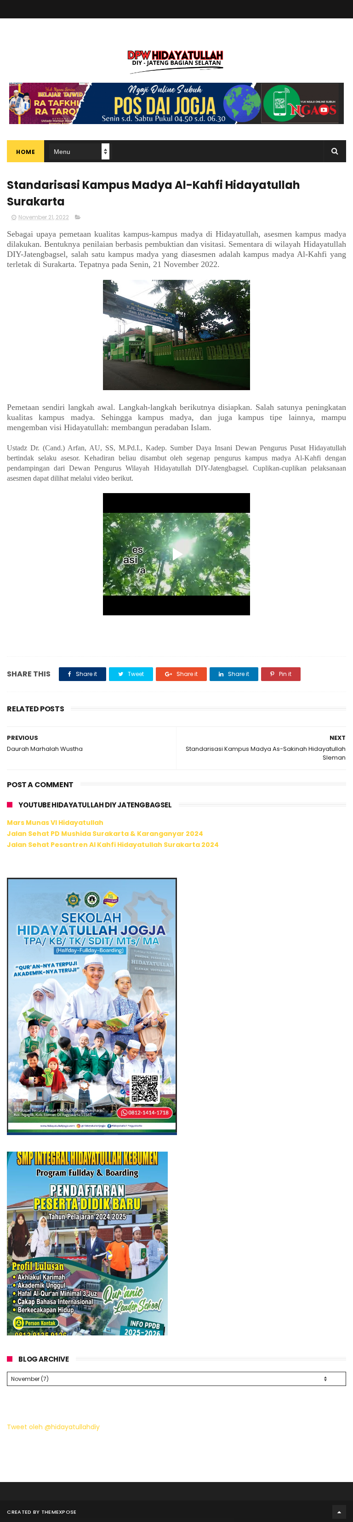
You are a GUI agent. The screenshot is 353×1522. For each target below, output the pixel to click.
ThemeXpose (59, 1512)
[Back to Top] (339, 1512)
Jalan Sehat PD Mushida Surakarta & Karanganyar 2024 (105, 833)
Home (25, 152)
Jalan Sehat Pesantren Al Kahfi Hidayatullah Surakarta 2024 (113, 844)
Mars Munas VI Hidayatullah (55, 822)
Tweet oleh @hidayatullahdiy (53, 1426)
